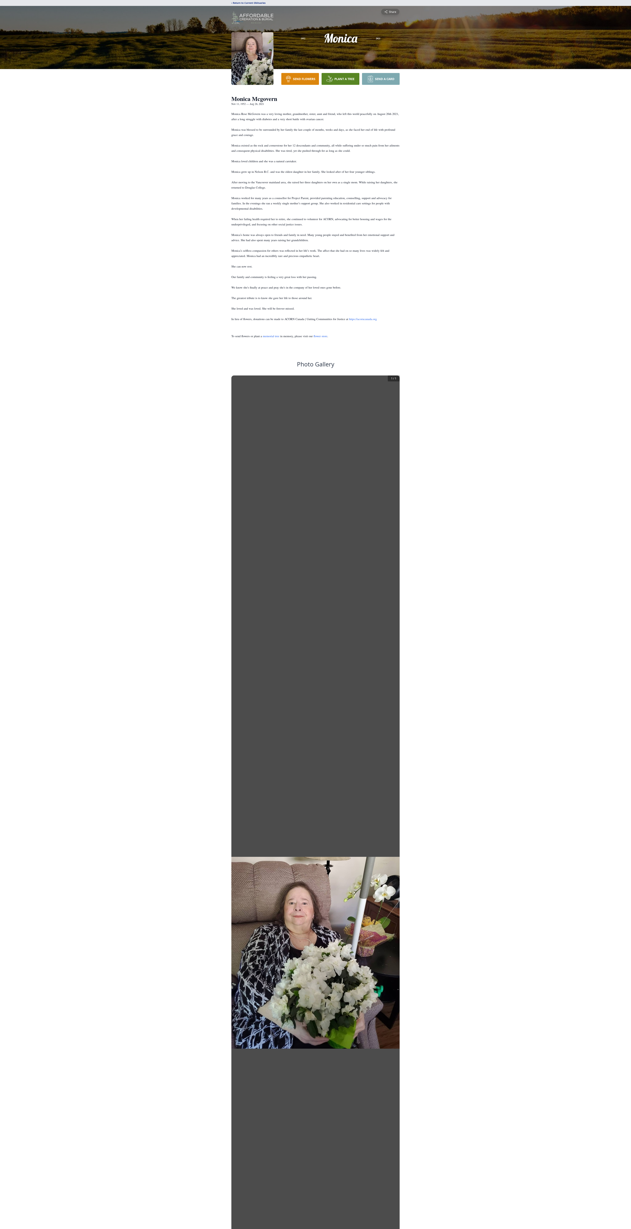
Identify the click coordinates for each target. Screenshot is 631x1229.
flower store (320, 336)
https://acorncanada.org (363, 319)
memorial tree (271, 336)
